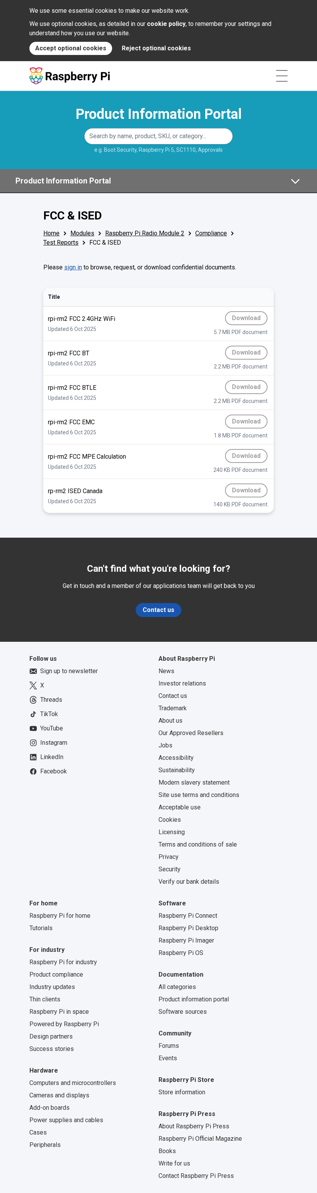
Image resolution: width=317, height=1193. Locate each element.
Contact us (158, 610)
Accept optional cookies (70, 48)
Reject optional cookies (156, 48)
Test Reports (60, 242)
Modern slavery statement (194, 782)
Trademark (172, 708)
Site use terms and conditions (198, 795)
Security (169, 869)
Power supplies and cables (66, 1120)
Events (167, 1058)
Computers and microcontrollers (72, 1083)
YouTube (51, 728)
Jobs (165, 745)
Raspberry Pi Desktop (188, 928)
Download (250, 319)
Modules (82, 233)
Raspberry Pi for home (59, 915)
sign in (73, 267)
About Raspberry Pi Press (193, 1126)
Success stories (51, 1048)
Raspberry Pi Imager (186, 940)
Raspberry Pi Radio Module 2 (144, 233)
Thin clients (44, 999)
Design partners (51, 1036)
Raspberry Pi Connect (187, 915)
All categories (177, 987)
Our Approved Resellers (190, 733)
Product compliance (56, 974)
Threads (51, 699)
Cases (38, 1132)
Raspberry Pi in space (59, 1011)
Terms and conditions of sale (197, 844)
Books (167, 1151)
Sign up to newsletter (69, 671)
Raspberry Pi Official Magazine (200, 1138)
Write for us (174, 1163)
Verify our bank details (188, 881)
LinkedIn (51, 757)
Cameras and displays (59, 1095)
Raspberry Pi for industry (63, 962)
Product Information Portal (159, 114)
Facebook (53, 771)
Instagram (53, 742)
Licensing (171, 832)
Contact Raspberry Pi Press (196, 1175)
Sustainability (176, 770)
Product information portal (193, 999)
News (166, 671)
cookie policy (166, 23)
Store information (181, 1092)
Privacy (168, 856)
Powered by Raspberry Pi (64, 1024)
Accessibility (176, 757)
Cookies (169, 819)
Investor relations (182, 683)
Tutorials (41, 928)
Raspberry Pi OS (180, 952)
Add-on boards (49, 1107)
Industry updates (52, 987)
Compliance (211, 233)
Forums (168, 1045)
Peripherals (45, 1144)
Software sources (182, 1011)
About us (170, 720)
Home (51, 233)
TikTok (49, 714)
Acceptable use (179, 807)
